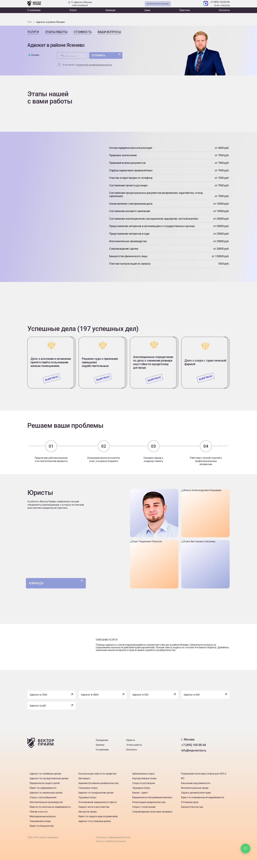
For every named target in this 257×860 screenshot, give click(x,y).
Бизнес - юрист (140, 792)
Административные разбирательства (98, 783)
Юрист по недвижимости (43, 788)
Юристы (130, 740)
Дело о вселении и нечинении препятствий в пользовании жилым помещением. (50, 362)
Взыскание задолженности (195, 783)
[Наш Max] (205, 3)
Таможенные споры (40, 821)
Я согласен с (87, 64)
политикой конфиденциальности (94, 64)
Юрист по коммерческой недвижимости (202, 797)
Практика (184, 10)
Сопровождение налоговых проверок (152, 811)
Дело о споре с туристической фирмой (205, 362)
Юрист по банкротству (42, 826)
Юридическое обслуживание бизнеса (152, 797)
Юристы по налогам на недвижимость (50, 807)
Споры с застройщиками (43, 797)
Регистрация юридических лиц (148, 802)
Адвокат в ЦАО (38, 705)
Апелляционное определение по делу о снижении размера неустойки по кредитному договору (153, 362)
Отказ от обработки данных (111, 841)
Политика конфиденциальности (113, 837)
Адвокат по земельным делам (46, 792)
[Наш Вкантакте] (184, 756)
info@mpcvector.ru (193, 750)
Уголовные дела (189, 802)
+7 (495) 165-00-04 (220, 2)
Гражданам (102, 740)
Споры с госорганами (143, 807)
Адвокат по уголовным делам (94, 821)
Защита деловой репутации (196, 792)
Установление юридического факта (97, 802)
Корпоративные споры (144, 778)
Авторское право (87, 811)
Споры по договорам (143, 783)
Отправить (98, 55)
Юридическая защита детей (44, 783)
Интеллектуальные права (194, 788)
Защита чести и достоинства (93, 807)
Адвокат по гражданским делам (95, 792)
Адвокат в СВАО (90, 694)
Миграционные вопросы (43, 816)
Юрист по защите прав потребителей (97, 816)
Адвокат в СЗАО (38, 694)
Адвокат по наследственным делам (49, 778)
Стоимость (82, 32)
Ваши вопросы (109, 32)
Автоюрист (84, 778)
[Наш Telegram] (199, 3)
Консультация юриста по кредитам (97, 773)
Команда (110, 10)
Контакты (224, 10)
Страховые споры (87, 788)
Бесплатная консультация (158, 4)
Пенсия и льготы (38, 811)
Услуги (73, 10)
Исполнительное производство (46, 802)
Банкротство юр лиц (192, 807)
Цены (147, 10)
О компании (33, 10)
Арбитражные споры (143, 773)
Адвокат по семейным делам (45, 773)
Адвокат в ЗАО (192, 694)
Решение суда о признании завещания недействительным (100, 362)
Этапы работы (56, 32)
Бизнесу (100, 744)
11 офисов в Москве (81, 3)
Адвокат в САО (140, 694)
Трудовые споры (87, 797)
